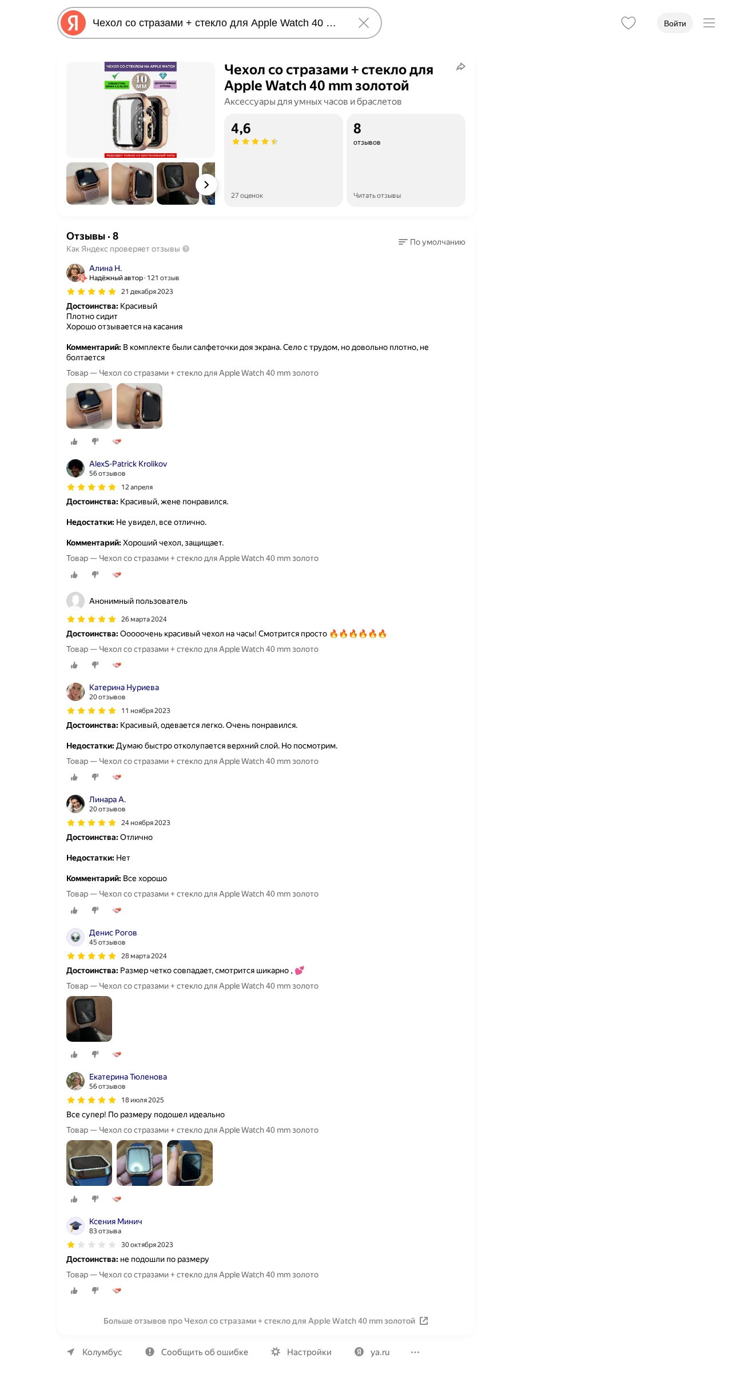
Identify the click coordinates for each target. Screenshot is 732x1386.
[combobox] (217, 23)
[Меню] (709, 22)
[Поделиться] (461, 66)
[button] (87, 183)
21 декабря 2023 (147, 292)
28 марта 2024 (144, 956)
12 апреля (137, 487)
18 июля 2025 (142, 1100)
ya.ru (380, 1352)
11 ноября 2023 (145, 711)
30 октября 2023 (147, 1245)
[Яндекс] (73, 22)
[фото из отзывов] (89, 407)
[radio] (74, 441)
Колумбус (102, 1352)
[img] (91, 291)
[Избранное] (628, 22)
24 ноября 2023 (145, 823)
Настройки (309, 1352)
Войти (675, 23)
